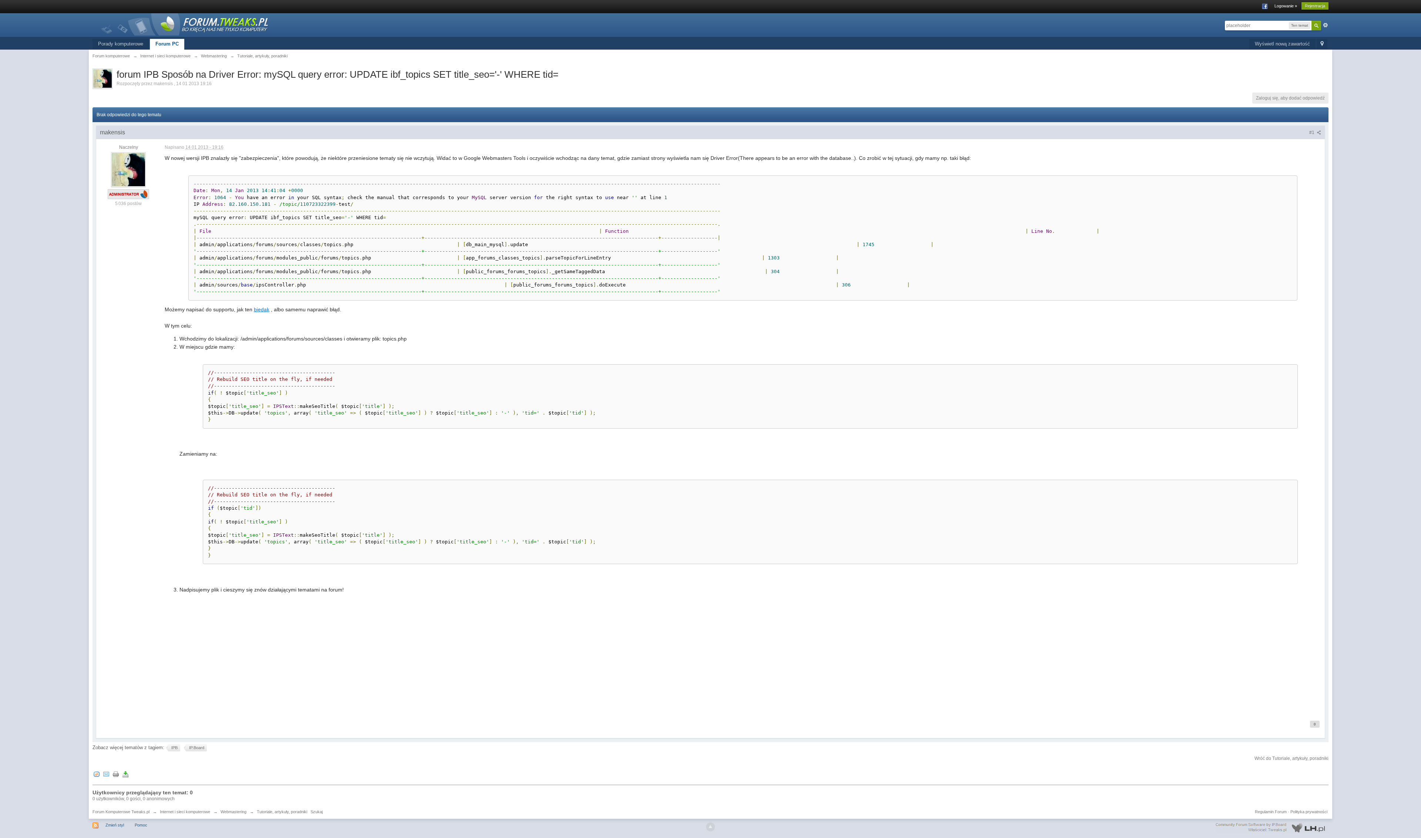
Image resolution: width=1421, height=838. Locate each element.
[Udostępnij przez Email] (106, 774)
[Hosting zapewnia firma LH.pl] (1271, 827)
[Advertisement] (387, 658)
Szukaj (316, 811)
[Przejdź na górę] (710, 826)
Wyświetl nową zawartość (1282, 44)
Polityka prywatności (1308, 811)
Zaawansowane (1325, 25)
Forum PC (167, 44)
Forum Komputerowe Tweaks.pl (121, 811)
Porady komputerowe (120, 44)
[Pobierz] (125, 774)
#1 (1312, 132)
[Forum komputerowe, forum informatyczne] (185, 24)
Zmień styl (114, 825)
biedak (261, 309)
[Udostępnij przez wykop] (97, 774)
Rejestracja (1315, 6)
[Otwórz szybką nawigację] (1322, 44)
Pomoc (141, 825)
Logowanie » (1285, 6)
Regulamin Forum (1271, 811)
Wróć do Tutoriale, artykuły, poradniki (1291, 758)
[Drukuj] (116, 774)
